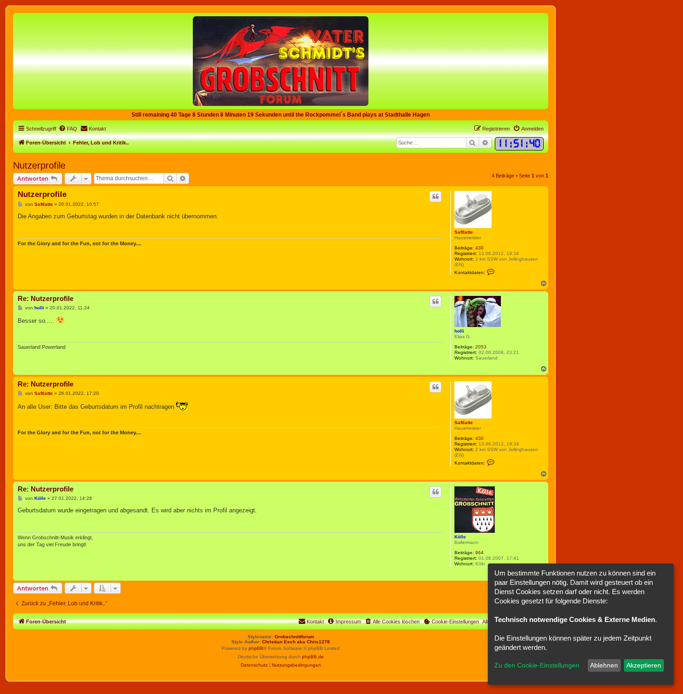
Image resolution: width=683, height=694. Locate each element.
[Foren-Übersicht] (280, 60)
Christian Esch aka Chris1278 (296, 641)
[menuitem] (68, 128)
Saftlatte (463, 232)
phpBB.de (313, 656)
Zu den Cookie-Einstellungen (536, 665)
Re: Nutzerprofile (45, 298)
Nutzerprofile (39, 165)
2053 (480, 346)
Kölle (460, 536)
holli (459, 331)
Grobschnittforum (294, 636)
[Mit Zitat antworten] (435, 196)
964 (479, 552)
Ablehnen (604, 665)
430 (479, 247)
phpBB (256, 648)
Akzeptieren (643, 665)
